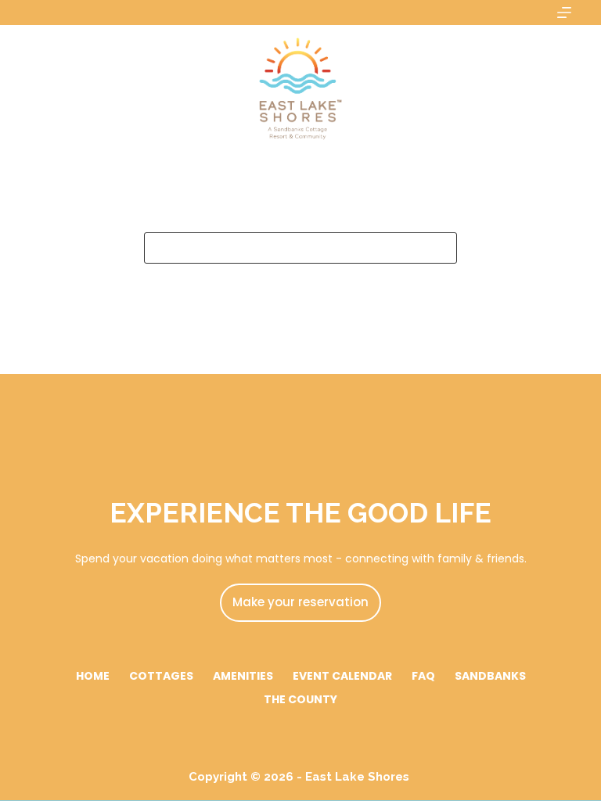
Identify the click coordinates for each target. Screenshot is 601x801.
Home (93, 676)
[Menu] (564, 12)
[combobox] (285, 248)
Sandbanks (490, 676)
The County (300, 699)
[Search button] (441, 248)
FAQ (423, 676)
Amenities (243, 676)
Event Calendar (342, 676)
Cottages (161, 676)
